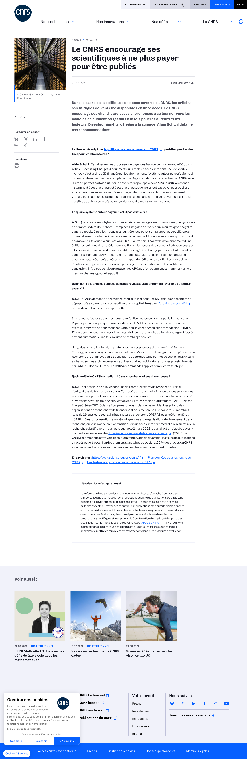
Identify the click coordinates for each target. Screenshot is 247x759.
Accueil (76, 39)
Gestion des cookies (121, 751)
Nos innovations (110, 21)
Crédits (92, 751)
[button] (16, 753)
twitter (183, 703)
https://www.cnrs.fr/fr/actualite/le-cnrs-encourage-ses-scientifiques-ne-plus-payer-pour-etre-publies (26, 145)
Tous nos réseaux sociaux (183, 715)
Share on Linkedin (35, 139)
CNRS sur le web (92, 710)
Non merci (16, 740)
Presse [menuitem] (136, 703)
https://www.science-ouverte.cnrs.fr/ (116, 457)
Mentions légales (197, 751)
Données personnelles (160, 751)
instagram (215, 703)
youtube (226, 703)
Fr (238, 4)
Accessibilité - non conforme (57, 751)
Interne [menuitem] (137, 733)
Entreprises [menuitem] (140, 718)
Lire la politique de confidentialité (24, 728)
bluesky (172, 703)
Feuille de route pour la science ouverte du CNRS (119, 462)
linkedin (193, 703)
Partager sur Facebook (44, 139)
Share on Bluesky (16, 139)
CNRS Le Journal (92, 695)
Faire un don (222, 4)
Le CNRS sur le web (165, 4)
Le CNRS (210, 21)
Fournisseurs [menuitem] (140, 726)
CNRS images (89, 703)
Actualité (91, 39)
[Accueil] (25, 13)
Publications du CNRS (95, 718)
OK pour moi (66, 740)
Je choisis (41, 740)
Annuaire (200, 4)
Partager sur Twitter (26, 139)
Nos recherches (55, 21)
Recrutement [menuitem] (141, 711)
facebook (204, 703)
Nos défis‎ (160, 21)
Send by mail (16, 145)
